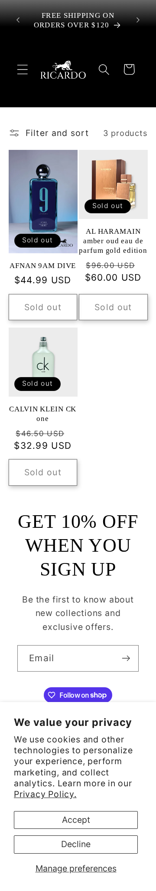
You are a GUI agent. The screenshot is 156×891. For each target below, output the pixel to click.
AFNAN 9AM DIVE (43, 265)
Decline (76, 844)
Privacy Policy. (45, 794)
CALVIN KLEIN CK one (42, 413)
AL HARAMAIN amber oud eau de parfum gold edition (113, 241)
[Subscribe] (126, 658)
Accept (76, 820)
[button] (22, 69)
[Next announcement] (138, 20)
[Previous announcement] (18, 20)
